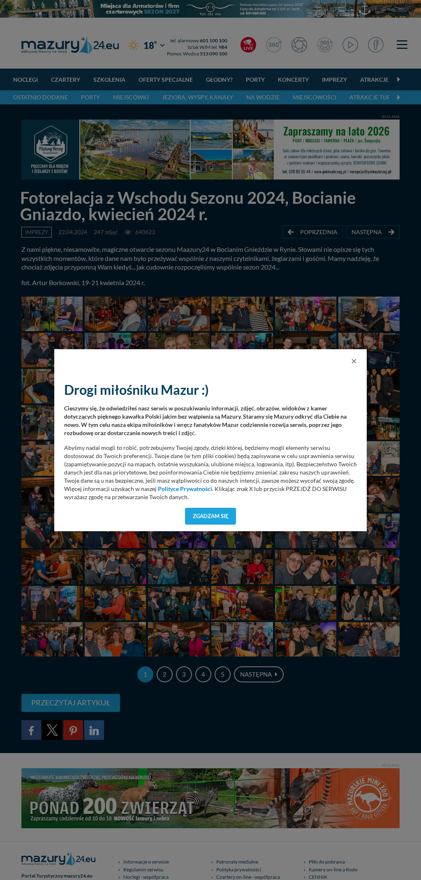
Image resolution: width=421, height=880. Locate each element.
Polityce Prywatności (185, 489)
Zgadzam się (211, 516)
